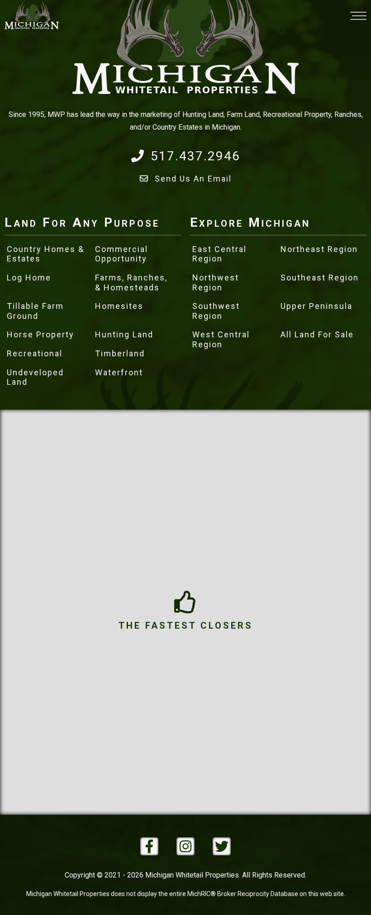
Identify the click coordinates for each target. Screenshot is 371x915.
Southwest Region (216, 311)
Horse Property (40, 334)
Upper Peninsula (316, 306)
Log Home (29, 277)
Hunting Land (124, 334)
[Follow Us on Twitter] (222, 846)
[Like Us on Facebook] (149, 846)
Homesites (119, 306)
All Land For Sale (317, 334)
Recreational (34, 353)
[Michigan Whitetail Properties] (32, 15)
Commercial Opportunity (121, 254)
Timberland (120, 353)
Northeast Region (319, 249)
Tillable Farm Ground (35, 311)
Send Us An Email (193, 178)
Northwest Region (215, 282)
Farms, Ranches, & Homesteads (131, 282)
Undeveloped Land (35, 377)
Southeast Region (320, 277)
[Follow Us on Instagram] (185, 846)
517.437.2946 (195, 156)
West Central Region (221, 339)
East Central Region (219, 254)
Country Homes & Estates (45, 254)
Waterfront (119, 372)
